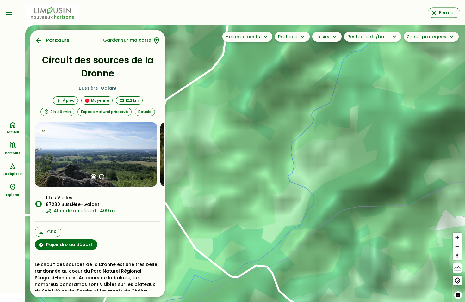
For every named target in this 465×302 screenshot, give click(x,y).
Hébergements (243, 36)
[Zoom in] (457, 237)
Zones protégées (426, 36)
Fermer (447, 12)
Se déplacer (13, 174)
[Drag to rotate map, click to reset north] (457, 255)
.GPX (51, 231)
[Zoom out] (457, 246)
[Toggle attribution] (458, 295)
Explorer (12, 194)
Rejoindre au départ (69, 244)
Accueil (13, 132)
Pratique (287, 36)
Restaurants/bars (368, 36)
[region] (245, 163)
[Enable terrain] (457, 268)
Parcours (58, 40)
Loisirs (322, 36)
